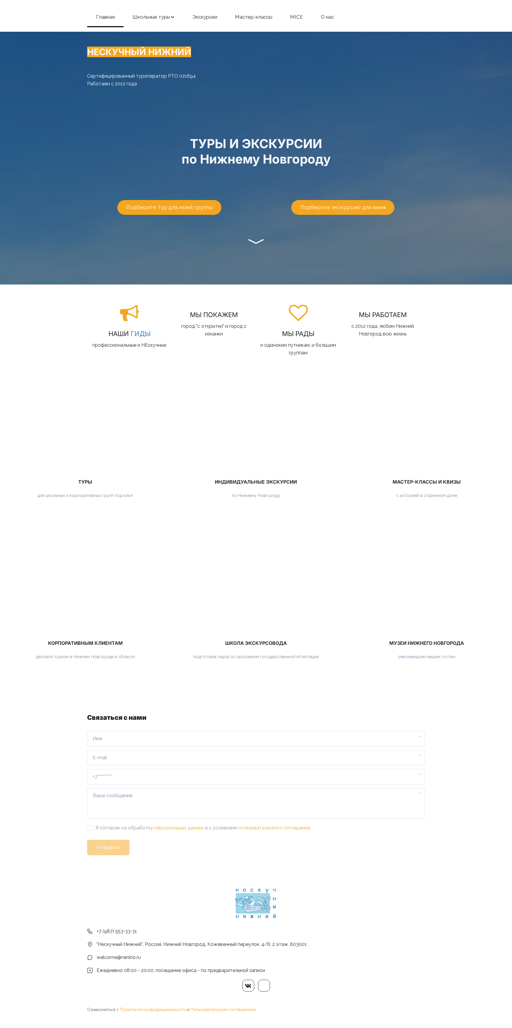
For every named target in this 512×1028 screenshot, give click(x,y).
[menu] (256, 17)
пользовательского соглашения (274, 828)
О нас (327, 17)
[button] (154, 17)
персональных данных (179, 828)
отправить (108, 847)
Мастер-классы (253, 17)
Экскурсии (205, 17)
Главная (105, 17)
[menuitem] (105, 17)
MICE (296, 17)
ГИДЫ (141, 334)
